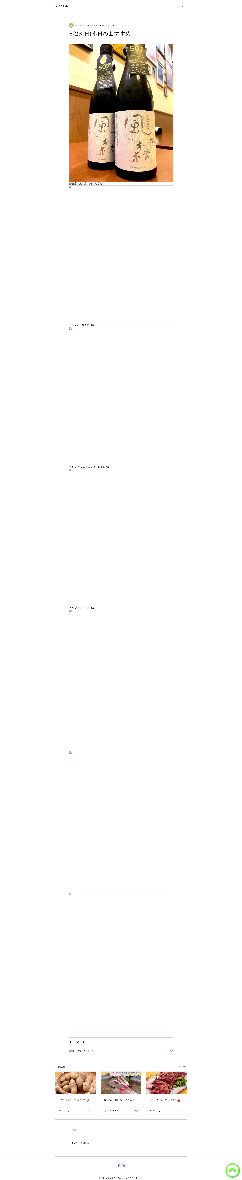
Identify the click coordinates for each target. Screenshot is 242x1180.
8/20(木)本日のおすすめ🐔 (119, 1100)
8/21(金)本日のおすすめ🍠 (74, 1100)
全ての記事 (61, 6)
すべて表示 (182, 1066)
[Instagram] (123, 1165)
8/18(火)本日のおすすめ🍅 (165, 1100)
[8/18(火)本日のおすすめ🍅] (166, 1083)
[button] (183, 6)
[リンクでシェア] (91, 1042)
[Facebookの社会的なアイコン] (119, 1165)
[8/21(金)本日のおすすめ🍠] (75, 1083)
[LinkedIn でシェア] (84, 1042)
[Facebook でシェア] (70, 1042)
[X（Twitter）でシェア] (77, 1042)
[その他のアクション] (171, 25)
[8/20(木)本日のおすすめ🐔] (121, 1083)
